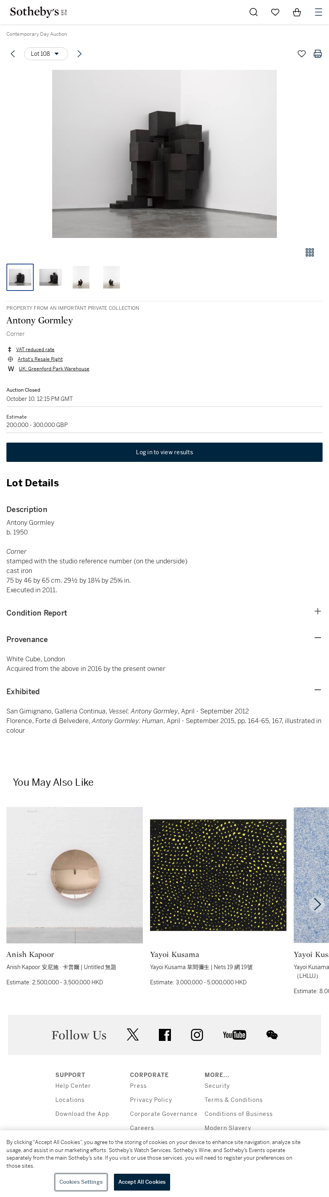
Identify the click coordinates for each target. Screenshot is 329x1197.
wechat (272, 1035)
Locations (70, 1100)
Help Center (73, 1086)
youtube (234, 1035)
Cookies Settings (81, 1182)
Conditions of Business (239, 1114)
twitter (133, 1034)
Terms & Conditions (234, 1100)
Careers (142, 1128)
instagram (197, 1035)
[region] (164, 1163)
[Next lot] (79, 53)
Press (138, 1086)
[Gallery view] (309, 252)
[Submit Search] (254, 12)
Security (217, 1086)
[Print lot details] (317, 53)
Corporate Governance (164, 1114)
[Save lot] (301, 53)
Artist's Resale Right (40, 359)
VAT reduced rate (35, 349)
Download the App (82, 1114)
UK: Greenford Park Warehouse (54, 369)
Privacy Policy (151, 1100)
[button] (164, 154)
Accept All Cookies (142, 1182)
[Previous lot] (13, 53)
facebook (165, 1035)
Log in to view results (164, 452)
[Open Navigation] (319, 12)
